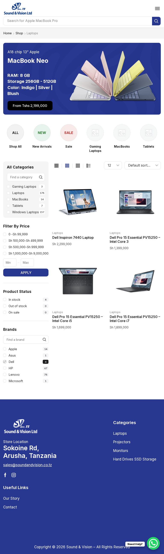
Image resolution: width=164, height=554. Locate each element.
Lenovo (28, 375)
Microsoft (27, 381)
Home (7, 33)
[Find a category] (41, 177)
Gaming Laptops (27, 186)
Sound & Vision (79, 547)
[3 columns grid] (56, 165)
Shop (19, 33)
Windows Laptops (28, 212)
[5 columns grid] (78, 165)
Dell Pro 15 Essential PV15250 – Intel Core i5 (77, 319)
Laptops (28, 193)
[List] (88, 165)
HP (28, 368)
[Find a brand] (44, 340)
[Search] (156, 21)
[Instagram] (14, 475)
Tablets (27, 206)
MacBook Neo (27, 60)
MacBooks (28, 199)
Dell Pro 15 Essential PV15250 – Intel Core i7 (135, 319)
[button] (157, 8)
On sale (27, 312)
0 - (18, 234)
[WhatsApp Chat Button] (153, 543)
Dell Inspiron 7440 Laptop (73, 237)
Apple (28, 349)
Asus (27, 355)
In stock (27, 300)
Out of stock (27, 306)
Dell (27, 362)
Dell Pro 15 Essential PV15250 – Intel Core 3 (135, 239)
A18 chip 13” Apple (23, 52)
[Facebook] (5, 475)
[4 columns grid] (67, 165)
